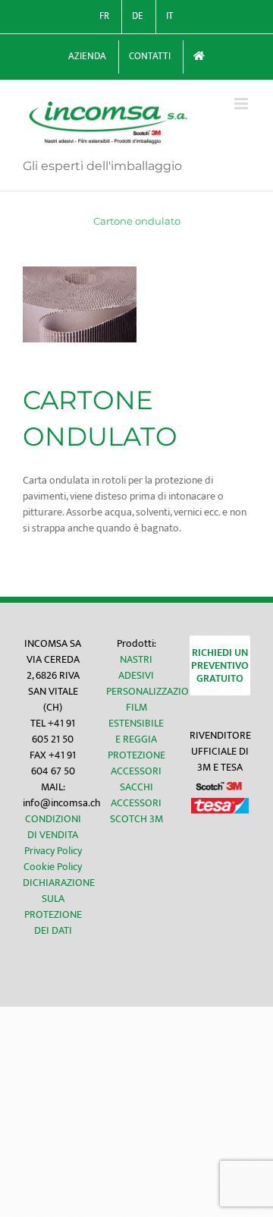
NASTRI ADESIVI (136, 667)
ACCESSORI (136, 771)
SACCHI (136, 787)
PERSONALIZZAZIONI (152, 691)
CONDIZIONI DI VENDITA (53, 826)
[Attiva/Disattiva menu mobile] (242, 104)
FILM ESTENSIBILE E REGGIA (136, 723)
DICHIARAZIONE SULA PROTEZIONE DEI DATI (59, 906)
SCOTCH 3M (136, 819)
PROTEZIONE (136, 755)
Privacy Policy (53, 850)
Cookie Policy (53, 866)
